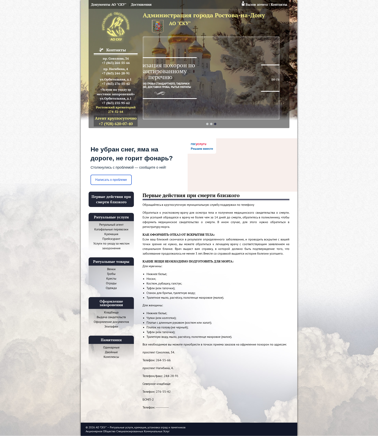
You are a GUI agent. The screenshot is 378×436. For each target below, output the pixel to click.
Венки (111, 269)
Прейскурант (111, 239)
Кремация (111, 234)
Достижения (141, 4)
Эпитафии (111, 326)
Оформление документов (111, 322)
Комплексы (111, 357)
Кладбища (111, 312)
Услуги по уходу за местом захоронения (111, 245)
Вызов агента (257, 4)
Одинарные (111, 347)
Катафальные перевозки (111, 229)
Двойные (111, 352)
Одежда (111, 288)
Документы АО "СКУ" (108, 4)
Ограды (111, 283)
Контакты (279, 4)
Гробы (111, 274)
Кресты (111, 278)
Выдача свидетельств (111, 317)
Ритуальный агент (111, 224)
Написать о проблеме (111, 179)
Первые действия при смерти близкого (111, 199)
